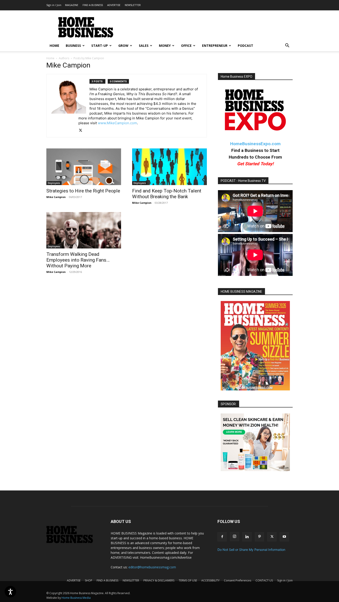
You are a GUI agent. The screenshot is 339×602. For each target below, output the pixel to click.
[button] (287, 46)
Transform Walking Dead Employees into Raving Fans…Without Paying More (78, 260)
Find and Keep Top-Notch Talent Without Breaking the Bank (166, 193)
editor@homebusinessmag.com (152, 567)
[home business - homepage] (73, 542)
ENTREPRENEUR (214, 45)
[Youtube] (284, 536)
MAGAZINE (71, 5)
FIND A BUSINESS (93, 5)
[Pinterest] (259, 536)
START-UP (99, 45)
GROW (123, 45)
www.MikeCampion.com (117, 123)
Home (50, 58)
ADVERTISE (113, 5)
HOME (54, 45)
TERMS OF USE (188, 580)
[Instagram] (234, 536)
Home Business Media (76, 598)
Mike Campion (56, 197)
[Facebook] (222, 536)
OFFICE (186, 45)
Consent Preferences (237, 580)
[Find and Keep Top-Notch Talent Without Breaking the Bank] (169, 166)
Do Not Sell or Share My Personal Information (251, 550)
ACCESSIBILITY (210, 580)
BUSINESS (73, 45)
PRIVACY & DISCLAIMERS (158, 580)
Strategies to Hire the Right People (83, 191)
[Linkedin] (247, 536)
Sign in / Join (53, 5)
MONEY (165, 45)
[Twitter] (82, 130)
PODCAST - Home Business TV (243, 181)
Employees (54, 183)
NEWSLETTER (133, 5)
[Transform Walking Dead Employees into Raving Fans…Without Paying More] (83, 230)
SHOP (88, 580)
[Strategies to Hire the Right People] (83, 166)
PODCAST (245, 45)
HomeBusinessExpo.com (255, 143)
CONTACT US (264, 580)
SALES (144, 45)
